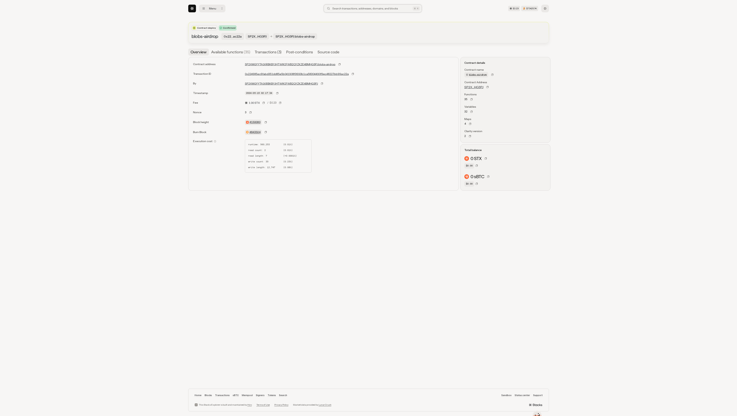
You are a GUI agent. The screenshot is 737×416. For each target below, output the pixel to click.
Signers (260, 395)
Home (198, 395)
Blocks (208, 395)
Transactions (222, 395)
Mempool (247, 395)
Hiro (249, 404)
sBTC (236, 395)
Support (538, 395)
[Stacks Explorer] (192, 8)
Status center (522, 395)
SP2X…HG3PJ (473, 87)
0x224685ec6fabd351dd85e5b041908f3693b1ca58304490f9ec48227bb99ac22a (297, 74)
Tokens (272, 395)
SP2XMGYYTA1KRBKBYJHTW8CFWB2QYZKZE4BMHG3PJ (281, 83)
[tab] (198, 52)
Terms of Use (263, 404)
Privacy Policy (281, 404)
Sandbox (506, 395)
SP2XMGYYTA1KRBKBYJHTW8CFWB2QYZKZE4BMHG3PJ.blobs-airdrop (290, 64)
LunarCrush (325, 404)
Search (283, 395)
